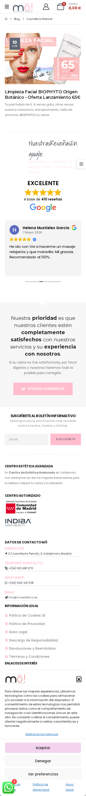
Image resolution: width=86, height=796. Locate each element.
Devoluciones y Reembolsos (32, 648)
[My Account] (46, 7)
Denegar (43, 760)
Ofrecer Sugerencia (45, 388)
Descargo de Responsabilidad (33, 640)
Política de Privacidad (27, 623)
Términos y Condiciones (29, 656)
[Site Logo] (23, 7)
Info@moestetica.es (23, 597)
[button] (78, 679)
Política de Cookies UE (27, 615)
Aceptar (43, 747)
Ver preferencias (43, 774)
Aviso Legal (18, 632)
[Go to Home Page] (6, 19)
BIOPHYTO (27, 115)
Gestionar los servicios (41, 734)
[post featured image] (43, 58)
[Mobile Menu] (8, 7)
